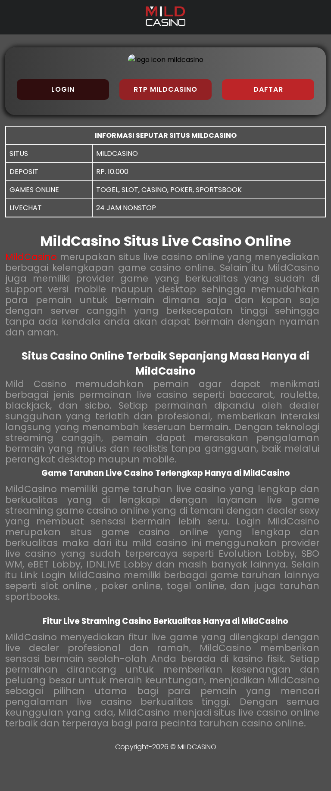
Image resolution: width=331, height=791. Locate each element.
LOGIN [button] (63, 89)
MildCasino (31, 257)
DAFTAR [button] (268, 89)
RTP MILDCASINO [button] (165, 89)
